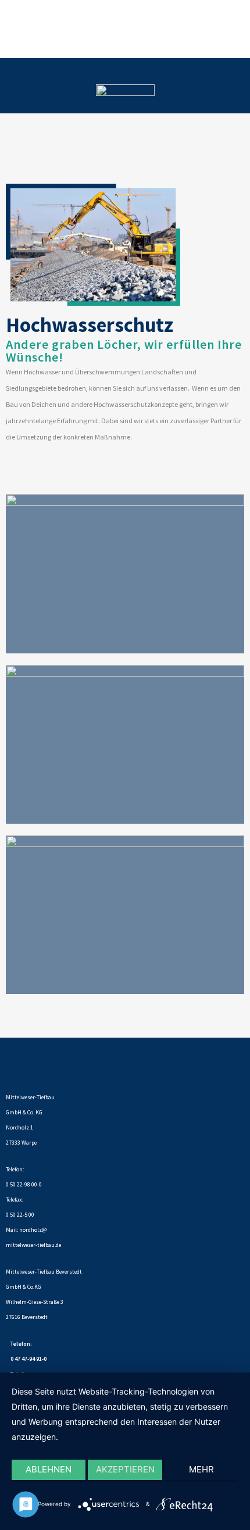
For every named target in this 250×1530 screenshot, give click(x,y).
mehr (201, 1469)
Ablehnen (49, 1469)
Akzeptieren (125, 1469)
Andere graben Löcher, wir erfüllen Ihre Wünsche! (124, 350)
